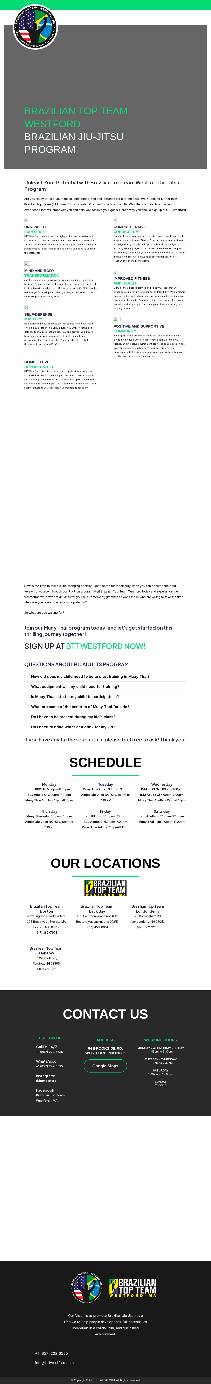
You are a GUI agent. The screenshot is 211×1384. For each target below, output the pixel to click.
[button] (105, 677)
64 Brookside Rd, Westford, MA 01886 (105, 1050)
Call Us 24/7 (46, 1046)
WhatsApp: (46, 1061)
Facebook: (45, 1090)
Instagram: (45, 1075)
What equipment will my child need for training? (75, 686)
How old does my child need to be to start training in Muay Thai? (90, 676)
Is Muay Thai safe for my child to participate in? (75, 696)
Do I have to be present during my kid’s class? (73, 717)
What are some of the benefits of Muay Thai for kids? (80, 707)
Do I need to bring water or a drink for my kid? (73, 727)
